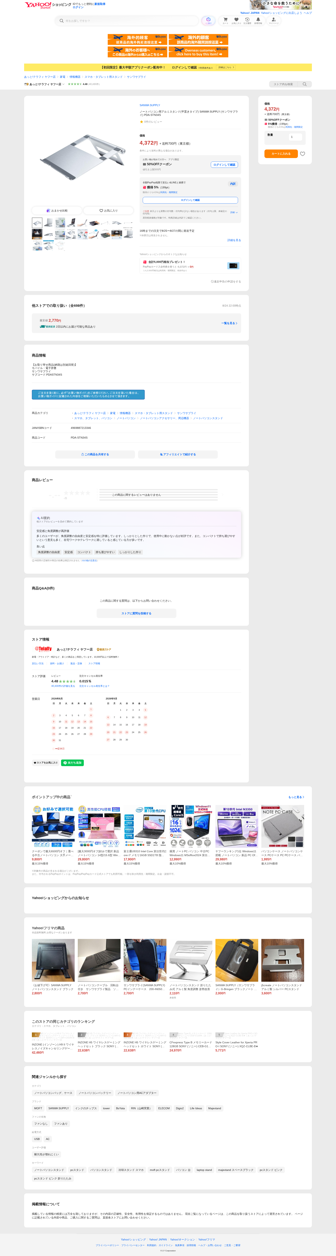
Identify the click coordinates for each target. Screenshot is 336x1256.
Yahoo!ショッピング (133, 1239)
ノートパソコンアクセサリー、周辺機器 (164, 418)
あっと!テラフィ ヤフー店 (40, 76)
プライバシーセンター (133, 1245)
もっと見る (295, 797)
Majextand (214, 1108)
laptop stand (204, 1169)
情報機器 (75, 76)
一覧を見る (228, 323)
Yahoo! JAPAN (249, 12)
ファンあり (61, 1123)
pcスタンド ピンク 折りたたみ (52, 1178)
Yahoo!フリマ (206, 1239)
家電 (62, 76)
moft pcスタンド (160, 1169)
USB (37, 1139)
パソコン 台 (183, 1169)
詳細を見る (234, 240)
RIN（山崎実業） (141, 1108)
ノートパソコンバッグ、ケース (53, 1092)
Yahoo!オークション (182, 1239)
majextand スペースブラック (236, 1169)
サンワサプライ (136, 76)
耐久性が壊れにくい (46, 1154)
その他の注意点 (89, 560)
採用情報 (191, 1245)
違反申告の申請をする (227, 281)
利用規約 (151, 1245)
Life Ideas (196, 1108)
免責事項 (179, 1245)
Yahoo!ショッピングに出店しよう (281, 12)
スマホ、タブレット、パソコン (93, 418)
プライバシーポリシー (107, 1245)
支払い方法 (38, 663)
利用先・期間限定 (169, 192)
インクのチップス (86, 1108)
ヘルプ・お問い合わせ (210, 1245)
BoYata (120, 1108)
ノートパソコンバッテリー (95, 1092)
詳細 (232, 212)
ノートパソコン (126, 418)
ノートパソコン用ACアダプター (137, 1092)
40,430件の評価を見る (63, 686)
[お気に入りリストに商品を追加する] (302, 154)
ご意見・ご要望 (232, 1245)
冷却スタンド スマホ (131, 1169)
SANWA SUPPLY (58, 1108)
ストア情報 (94, 663)
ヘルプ (308, 12)
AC (48, 1139)
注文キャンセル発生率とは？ (94, 686)
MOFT (38, 1108)
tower (106, 1108)
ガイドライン (166, 1245)
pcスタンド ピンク (271, 1169)
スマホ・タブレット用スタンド (104, 76)
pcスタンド (77, 1169)
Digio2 (180, 1108)
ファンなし (41, 1123)
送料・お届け (57, 663)
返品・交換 (76, 663)
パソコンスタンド (101, 1169)
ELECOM (164, 1108)
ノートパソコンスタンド (208, 418)
